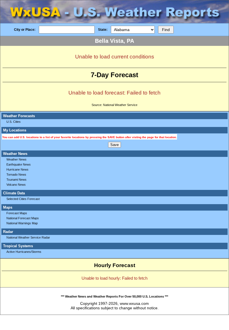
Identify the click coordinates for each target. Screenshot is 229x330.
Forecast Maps (16, 213)
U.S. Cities (13, 121)
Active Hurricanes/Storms (23, 251)
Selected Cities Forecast (23, 199)
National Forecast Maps (22, 218)
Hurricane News (17, 169)
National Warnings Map (22, 223)
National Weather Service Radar (28, 237)
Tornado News (16, 174)
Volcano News (16, 184)
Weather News (16, 159)
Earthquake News (18, 164)
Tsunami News (16, 179)
